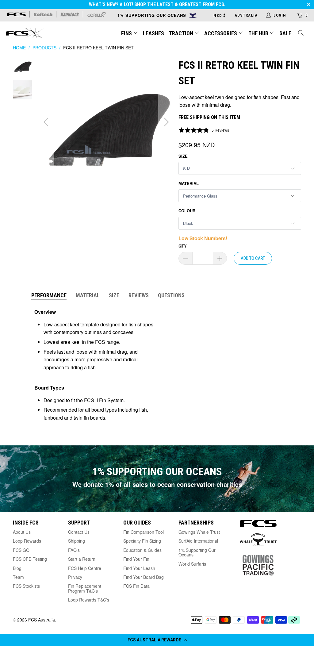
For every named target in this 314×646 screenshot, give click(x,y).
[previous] (47, 122)
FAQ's (74, 550)
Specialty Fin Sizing (142, 541)
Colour (186, 210)
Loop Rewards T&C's (88, 600)
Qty (182, 246)
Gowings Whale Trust (199, 532)
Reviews (138, 295)
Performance (49, 295)
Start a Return (81, 559)
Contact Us (79, 532)
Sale (285, 33)
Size (183, 156)
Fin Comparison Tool (143, 532)
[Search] (301, 33)
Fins (126, 33)
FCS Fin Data (136, 586)
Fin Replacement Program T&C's (84, 588)
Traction (181, 33)
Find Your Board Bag (143, 577)
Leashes (153, 33)
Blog (17, 568)
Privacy (75, 577)
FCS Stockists (26, 586)
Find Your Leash (139, 568)
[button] (157, 640)
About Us (22, 532)
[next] (165, 122)
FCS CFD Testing (30, 559)
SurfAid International (198, 541)
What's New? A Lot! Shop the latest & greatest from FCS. (157, 4)
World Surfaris (192, 564)
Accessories (221, 33)
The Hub (259, 33)
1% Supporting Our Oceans (197, 552)
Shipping (76, 541)
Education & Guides (142, 550)
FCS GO (21, 550)
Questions (171, 295)
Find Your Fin (136, 559)
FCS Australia (41, 620)
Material (188, 183)
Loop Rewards (27, 541)
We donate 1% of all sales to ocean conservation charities (157, 484)
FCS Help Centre (84, 568)
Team (18, 577)
